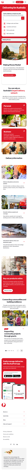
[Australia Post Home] (3, 2)
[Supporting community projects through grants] (23, 329)
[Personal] (24, 105)
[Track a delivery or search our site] (13, 2)
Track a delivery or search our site (12, 13)
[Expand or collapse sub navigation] (24, 412)
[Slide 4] (11, 350)
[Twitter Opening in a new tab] (14, 444)
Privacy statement (7, 431)
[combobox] (14, 18)
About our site (6, 436)
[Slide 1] (6, 350)
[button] (21, 350)
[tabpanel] (14, 63)
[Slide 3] (9, 350)
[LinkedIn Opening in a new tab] (17, 444)
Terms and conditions (8, 434)
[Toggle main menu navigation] (25, 2)
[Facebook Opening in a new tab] (11, 444)
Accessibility (6, 439)
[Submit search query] (22, 18)
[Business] (24, 131)
